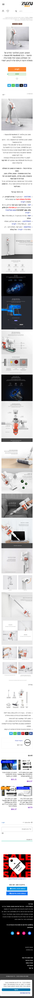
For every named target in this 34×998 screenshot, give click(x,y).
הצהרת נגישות (29, 963)
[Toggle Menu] (3, 4)
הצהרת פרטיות (29, 960)
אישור (16, 989)
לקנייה (17, 69)
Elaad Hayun (19, 740)
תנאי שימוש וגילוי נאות (27, 957)
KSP (29, 205)
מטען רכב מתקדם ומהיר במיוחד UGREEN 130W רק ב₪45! (9, 774)
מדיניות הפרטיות (25, 993)
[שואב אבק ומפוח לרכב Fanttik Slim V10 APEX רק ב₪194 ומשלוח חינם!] (24, 761)
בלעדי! (26, 17)
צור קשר (31, 968)
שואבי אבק (15, 24)
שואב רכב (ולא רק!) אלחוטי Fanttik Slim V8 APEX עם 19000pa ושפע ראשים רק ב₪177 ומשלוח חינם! (9, 802)
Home (31, 17)
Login (3, 822)
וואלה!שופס (27, 227)
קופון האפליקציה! (11, 210)
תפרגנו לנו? (30, 965)
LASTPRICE (26, 221)
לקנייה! (23, 202)
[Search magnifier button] (16, 11)
